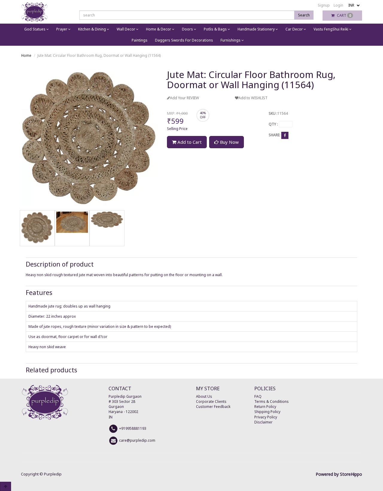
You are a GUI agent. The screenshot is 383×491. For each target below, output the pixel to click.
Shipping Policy (267, 411)
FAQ (258, 396)
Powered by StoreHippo (339, 474)
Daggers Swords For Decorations (184, 40)
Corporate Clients (211, 401)
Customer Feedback (213, 406)
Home (26, 55)
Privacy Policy (265, 417)
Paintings (140, 40)
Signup (324, 5)
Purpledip (53, 474)
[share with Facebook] (284, 135)
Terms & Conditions (271, 401)
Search (304, 15)
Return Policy (265, 406)
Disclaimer (263, 422)
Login (338, 5)
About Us (204, 396)
